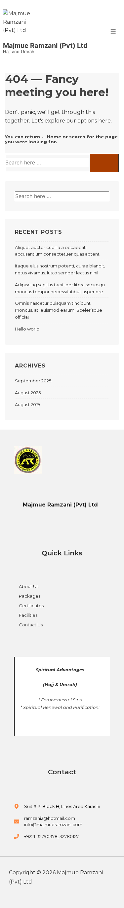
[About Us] (26, 589)
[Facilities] (25, 618)
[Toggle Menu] (113, 31)
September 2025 (33, 380)
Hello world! (27, 329)
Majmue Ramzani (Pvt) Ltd (45, 46)
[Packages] (27, 599)
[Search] (104, 163)
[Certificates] (29, 608)
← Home (51, 136)
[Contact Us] (28, 625)
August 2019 (27, 404)
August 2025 (28, 392)
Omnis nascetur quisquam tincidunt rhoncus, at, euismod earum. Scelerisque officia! (58, 310)
